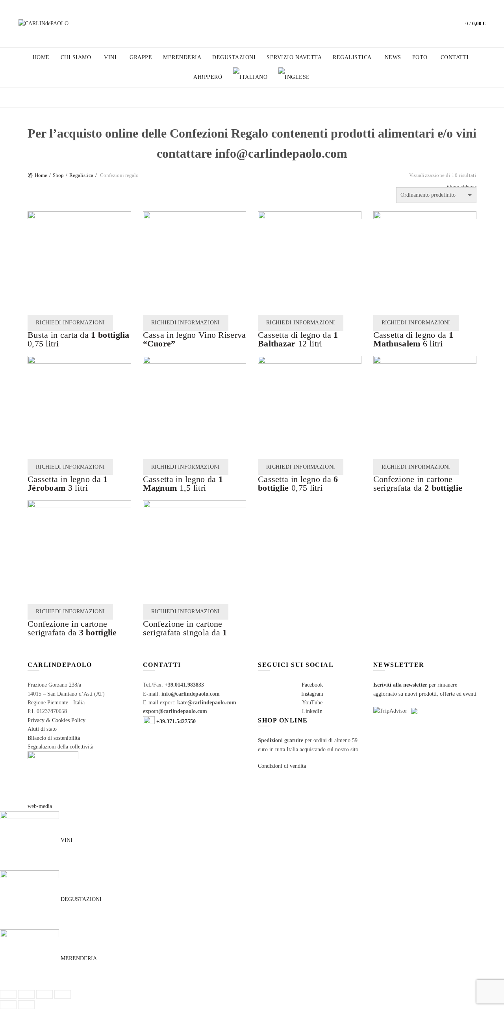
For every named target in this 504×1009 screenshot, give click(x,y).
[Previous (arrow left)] (8, 1004)
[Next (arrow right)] (26, 1004)
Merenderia (182, 57)
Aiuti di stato (42, 729)
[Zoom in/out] (62, 994)
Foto (420, 57)
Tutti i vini (74, 97)
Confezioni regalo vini (142, 97)
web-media (40, 806)
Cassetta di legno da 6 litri (413, 339)
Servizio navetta (294, 57)
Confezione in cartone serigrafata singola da (185, 632)
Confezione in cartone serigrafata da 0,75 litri (418, 487)
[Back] (37, 98)
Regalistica (352, 57)
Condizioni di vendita (282, 766)
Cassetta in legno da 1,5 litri (183, 483)
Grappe (141, 57)
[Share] (26, 994)
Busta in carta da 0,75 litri (79, 339)
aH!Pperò (207, 77)
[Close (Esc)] (8, 994)
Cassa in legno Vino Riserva (194, 339)
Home (41, 57)
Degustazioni (234, 57)
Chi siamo (76, 57)
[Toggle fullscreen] (44, 994)
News (393, 57)
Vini (110, 57)
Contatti (455, 57)
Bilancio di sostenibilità (54, 738)
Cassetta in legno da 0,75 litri (298, 483)
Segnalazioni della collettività (60, 747)
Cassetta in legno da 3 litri (68, 483)
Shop (58, 175)
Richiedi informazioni (70, 323)
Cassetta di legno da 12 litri (298, 339)
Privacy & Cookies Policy (56, 720)
